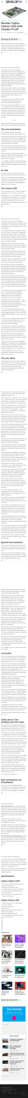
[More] (17, 39)
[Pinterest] (10, 39)
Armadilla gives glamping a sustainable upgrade (16, 1040)
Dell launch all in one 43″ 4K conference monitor (17, 1069)
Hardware (4, 20)
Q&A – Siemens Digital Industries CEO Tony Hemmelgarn (15, 1047)
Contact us (23, 1093)
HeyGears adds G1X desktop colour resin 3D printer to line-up (17, 1055)
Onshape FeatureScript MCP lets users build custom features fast (17, 1062)
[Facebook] (2, 39)
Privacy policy (24, 1094)
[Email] (14, 39)
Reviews (9, 20)
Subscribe (16, 1093)
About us (4, 1093)
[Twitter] (5, 39)
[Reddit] (12, 39)
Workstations (16, 20)
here (17, 774)
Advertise (10, 1093)
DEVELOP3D (20, 32)
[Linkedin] (7, 39)
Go (14, 1018)
